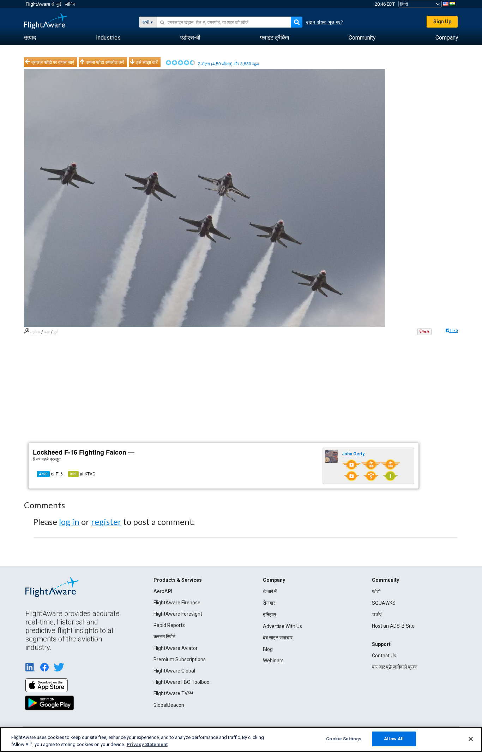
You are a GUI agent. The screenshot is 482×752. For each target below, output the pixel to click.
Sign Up (442, 21)
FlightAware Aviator (175, 648)
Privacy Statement (147, 744)
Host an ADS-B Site (393, 626)
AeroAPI (162, 591)
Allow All (394, 738)
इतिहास (269, 614)
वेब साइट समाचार (278, 637)
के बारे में (270, 591)
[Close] (470, 739)
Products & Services (177, 580)
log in (69, 521)
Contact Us (384, 655)
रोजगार (269, 603)
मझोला (35, 332)
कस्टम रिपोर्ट (164, 636)
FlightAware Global (174, 671)
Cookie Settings (343, 738)
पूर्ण (56, 332)
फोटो (376, 591)
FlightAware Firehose (176, 602)
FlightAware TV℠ (173, 693)
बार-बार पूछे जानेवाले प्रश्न (394, 667)
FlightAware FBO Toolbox (181, 682)
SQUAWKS (384, 603)
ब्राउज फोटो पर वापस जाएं (52, 62)
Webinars (273, 660)
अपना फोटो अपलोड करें (105, 62)
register (106, 521)
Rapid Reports (169, 625)
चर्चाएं (376, 614)
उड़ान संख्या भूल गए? (324, 22)
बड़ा (47, 332)
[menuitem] (30, 37)
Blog (268, 649)
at (82, 474)
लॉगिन (70, 4)
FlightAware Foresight (177, 614)
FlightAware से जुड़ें (43, 4)
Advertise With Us (282, 626)
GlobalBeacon (168, 705)
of (51, 474)
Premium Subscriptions (179, 659)
